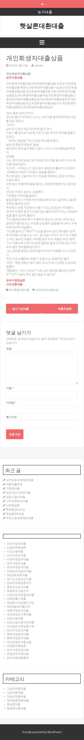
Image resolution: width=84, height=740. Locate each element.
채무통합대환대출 (19, 289)
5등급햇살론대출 (17, 575)
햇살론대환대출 (42, 25)
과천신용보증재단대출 (19, 518)
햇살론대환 (14, 704)
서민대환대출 (15, 692)
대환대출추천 (14, 484)
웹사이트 (11, 417)
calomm (38, 65)
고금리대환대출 (16, 688)
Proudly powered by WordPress (41, 732)
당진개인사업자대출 (18, 492)
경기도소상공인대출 (19, 579)
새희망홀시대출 (16, 598)
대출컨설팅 (66, 308)
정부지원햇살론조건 (19, 582)
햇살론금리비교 (15, 509)
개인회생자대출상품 (47, 289)
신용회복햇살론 (16, 547)
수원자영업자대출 (18, 559)
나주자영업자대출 (17, 501)
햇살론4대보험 (15, 513)
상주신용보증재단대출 (19, 480)
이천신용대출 (15, 551)
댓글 (9, 348)
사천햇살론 (13, 505)
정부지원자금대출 (18, 649)
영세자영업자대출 (18, 567)
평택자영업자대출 (18, 634)
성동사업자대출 (15, 496)
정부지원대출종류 (18, 657)
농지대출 (45, 11)
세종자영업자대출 (18, 610)
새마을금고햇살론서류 (20, 626)
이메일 (11, 402)
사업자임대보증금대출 (20, 594)
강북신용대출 (15, 618)
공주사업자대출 (16, 563)
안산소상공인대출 (18, 630)
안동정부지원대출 (18, 653)
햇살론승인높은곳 (18, 590)
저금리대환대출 (16, 696)
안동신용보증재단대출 (20, 622)
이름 (9, 388)
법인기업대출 (19, 308)
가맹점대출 (13, 488)
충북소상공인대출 (18, 586)
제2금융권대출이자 (18, 606)
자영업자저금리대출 (19, 571)
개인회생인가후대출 (19, 614)
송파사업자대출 (16, 543)
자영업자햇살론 (16, 645)
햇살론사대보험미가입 (20, 602)
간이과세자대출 (16, 555)
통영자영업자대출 (18, 638)
